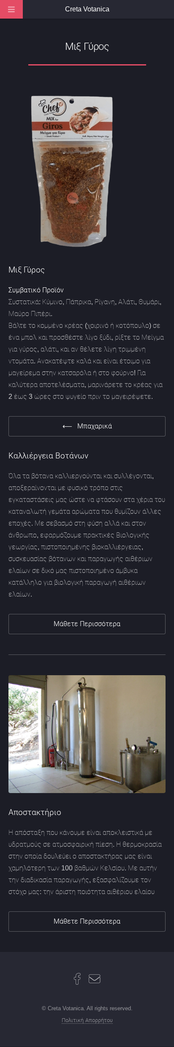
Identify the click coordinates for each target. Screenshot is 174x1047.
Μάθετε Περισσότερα (87, 623)
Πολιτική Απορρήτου (87, 1020)
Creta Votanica (87, 9)
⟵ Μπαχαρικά (87, 426)
